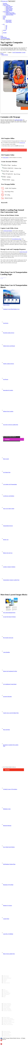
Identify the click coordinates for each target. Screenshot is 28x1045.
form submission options (16, 238)
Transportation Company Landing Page (11, 579)
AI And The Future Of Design (9, 616)
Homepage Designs (7, 1034)
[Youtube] (1, 1040)
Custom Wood (6, 918)
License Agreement (7, 978)
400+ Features (5, 4)
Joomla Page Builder (9, 14)
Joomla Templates (9, 9)
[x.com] (1, 1042)
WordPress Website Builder (11, 13)
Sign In (4, 30)
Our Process (5, 379)
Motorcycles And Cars (7, 552)
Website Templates (9, 6)
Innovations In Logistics (8, 390)
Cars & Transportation (16, 52)
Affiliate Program (6, 993)
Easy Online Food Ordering (9, 847)
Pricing (4, 15)
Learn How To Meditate (8, 933)
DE (6, 26)
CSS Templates (6, 1007)
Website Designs (9, 7)
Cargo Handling (6, 652)
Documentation (8, 21)
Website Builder (6, 1017)
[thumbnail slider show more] (1, 278)
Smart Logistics (6, 304)
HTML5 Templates (7, 1009)
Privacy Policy (6, 976)
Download (5, 3)
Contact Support (9, 22)
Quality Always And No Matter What (11, 712)
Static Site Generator (7, 1023)
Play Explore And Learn (8, 637)
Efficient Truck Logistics (8, 411)
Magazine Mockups (7, 825)
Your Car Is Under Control (8, 508)
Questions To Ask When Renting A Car (11, 309)
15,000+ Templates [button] (6, 5)
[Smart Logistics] (11, 303)
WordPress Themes (9, 8)
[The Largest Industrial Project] (11, 611)
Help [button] (4, 19)
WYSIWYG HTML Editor (8, 1022)
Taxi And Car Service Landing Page (10, 424)
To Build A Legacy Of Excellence (10, 789)
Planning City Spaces (7, 905)
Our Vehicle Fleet (6, 472)
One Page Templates (7, 1010)
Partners (4, 980)
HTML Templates (9, 10)
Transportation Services (8, 525)
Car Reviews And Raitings (8, 495)
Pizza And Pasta (6, 729)
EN (6, 25)
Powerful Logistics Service (8, 332)
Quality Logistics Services (8, 363)
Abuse (4, 981)
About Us (5, 979)
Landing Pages (6, 1033)
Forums (4, 16)
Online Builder (5, 157)
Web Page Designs (7, 1032)
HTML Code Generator (8, 1024)
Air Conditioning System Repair (9, 684)
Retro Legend (6, 458)
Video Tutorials (8, 20)
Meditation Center (7, 808)
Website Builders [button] (6, 11)
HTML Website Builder (10, 12)
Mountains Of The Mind (8, 884)
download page (22, 142)
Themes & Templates (7, 1000)
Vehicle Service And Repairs (9, 345)
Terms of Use (6, 975)
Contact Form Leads (23, 251)
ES (6, 27)
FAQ (4, 989)
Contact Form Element (8, 230)
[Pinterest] (1, 1044)
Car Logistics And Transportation (10, 484)
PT (6, 29)
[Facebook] (1, 1038)
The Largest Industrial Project (9, 612)
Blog (4, 996)
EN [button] (4, 24)
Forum (4, 995)
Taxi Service (5, 323)
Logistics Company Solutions (9, 566)
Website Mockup (6, 1036)
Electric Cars (5, 539)
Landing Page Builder (19, 119)
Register (5, 32)
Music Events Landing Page (9, 953)
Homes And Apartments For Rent (10, 671)
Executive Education (7, 696)
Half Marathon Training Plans (9, 864)
